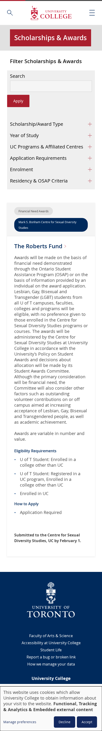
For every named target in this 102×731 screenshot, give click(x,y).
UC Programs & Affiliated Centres (46, 147)
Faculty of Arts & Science (51, 635)
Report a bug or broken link (51, 657)
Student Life (51, 650)
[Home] (51, 12)
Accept (87, 722)
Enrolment (21, 169)
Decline (64, 722)
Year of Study (24, 135)
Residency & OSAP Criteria (39, 181)
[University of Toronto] (51, 599)
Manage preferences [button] (19, 722)
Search (17, 76)
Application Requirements (38, 158)
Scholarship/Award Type (36, 124)
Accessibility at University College (51, 642)
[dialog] (51, 708)
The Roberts (39, 246)
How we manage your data (51, 664)
